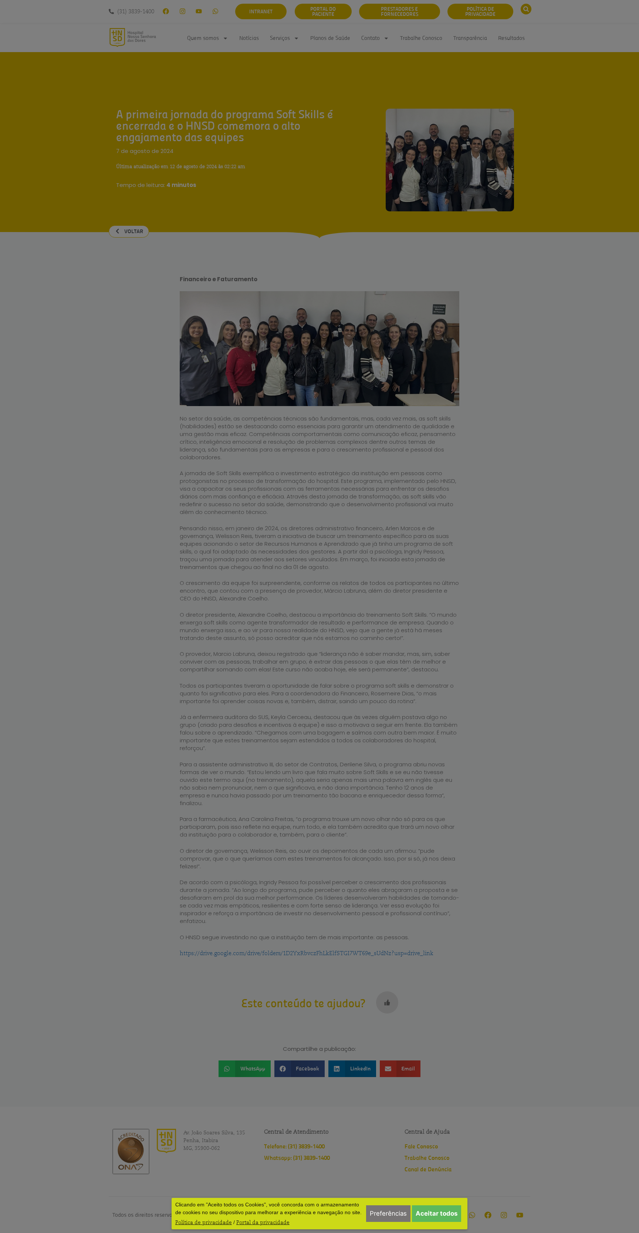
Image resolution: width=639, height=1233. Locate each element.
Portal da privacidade (263, 1222)
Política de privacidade (203, 1222)
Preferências (388, 1213)
